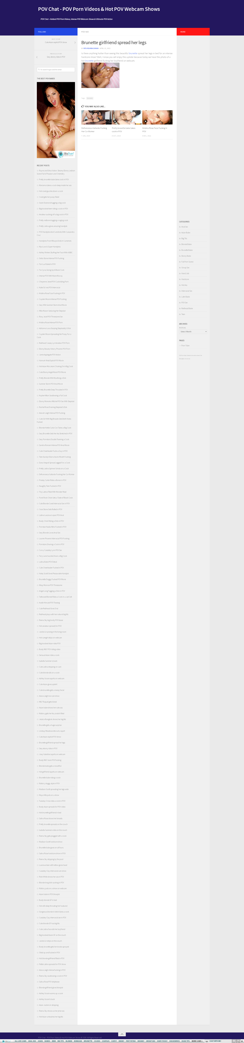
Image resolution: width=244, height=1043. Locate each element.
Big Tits (184, 238)
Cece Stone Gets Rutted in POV (50, 509)
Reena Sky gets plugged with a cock (52, 836)
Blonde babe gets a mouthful (50, 766)
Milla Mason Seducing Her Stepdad (52, 311)
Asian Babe (185, 232)
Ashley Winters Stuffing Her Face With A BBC (56, 252)
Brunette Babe (187, 250)
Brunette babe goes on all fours (51, 847)
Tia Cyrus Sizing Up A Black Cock (51, 270)
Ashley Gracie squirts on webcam (51, 678)
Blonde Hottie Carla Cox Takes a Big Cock (55, 427)
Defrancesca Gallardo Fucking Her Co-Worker (56, 474)
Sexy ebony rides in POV (48, 748)
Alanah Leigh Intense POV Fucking (52, 413)
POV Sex (85, 31)
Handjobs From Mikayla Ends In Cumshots (55, 241)
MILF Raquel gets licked (48, 702)
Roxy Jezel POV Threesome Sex (51, 316)
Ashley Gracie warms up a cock (51, 993)
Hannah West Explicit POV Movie (51, 360)
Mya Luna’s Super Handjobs (49, 246)
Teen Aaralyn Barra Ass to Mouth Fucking (55, 457)
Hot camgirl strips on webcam (50, 637)
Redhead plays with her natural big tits (53, 614)
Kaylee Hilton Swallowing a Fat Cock (53, 395)
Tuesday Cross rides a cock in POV (52, 801)
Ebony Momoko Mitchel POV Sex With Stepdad (56, 401)
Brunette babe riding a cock (49, 777)
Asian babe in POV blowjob (49, 894)
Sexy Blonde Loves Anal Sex (49, 532)
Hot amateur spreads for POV (50, 626)
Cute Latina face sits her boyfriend (52, 929)
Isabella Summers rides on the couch (53, 830)
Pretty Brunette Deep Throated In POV (53, 389)
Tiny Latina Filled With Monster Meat (52, 492)
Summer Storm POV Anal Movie (51, 384)
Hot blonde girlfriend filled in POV (51, 958)
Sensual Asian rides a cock (49, 655)
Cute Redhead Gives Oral (48, 608)
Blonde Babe (186, 244)
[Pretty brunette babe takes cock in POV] (127, 117)
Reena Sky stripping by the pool (51, 859)
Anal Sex (184, 227)
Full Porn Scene (187, 262)
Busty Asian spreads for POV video (52, 807)
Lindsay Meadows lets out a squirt (52, 731)
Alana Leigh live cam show (49, 696)
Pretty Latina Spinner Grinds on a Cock (54, 468)
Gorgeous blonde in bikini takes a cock (54, 912)
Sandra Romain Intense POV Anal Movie (54, 445)
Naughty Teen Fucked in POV (50, 486)
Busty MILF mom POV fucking (50, 760)
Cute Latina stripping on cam (50, 667)
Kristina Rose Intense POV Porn (51, 322)
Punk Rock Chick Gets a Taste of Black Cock (56, 497)
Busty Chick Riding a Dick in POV (51, 521)
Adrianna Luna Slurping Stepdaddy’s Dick (55, 328)
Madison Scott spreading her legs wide (53, 789)
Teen (183, 314)
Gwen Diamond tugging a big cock (52, 203)
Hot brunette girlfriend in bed (50, 812)
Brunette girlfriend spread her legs (52, 742)
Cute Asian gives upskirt (48, 684)
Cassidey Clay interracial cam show (52, 871)
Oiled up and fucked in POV (49, 952)
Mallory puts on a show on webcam (53, 888)
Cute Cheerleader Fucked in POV (51, 567)
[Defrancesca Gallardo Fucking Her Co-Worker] (96, 117)
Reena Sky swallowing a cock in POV (53, 976)
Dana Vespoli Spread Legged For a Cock (54, 462)
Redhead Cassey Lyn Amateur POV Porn (54, 343)
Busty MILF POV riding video (49, 649)
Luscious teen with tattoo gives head (53, 865)
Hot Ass (184, 285)
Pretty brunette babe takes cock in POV (54, 179)
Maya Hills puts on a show (49, 795)
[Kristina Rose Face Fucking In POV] (157, 117)
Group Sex (185, 267)
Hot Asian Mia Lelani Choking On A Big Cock (56, 366)
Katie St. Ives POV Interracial (49, 287)
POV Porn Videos (183, 355)
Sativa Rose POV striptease (49, 981)
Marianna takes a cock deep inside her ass (55, 185)
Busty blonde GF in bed (48, 900)
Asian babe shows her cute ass (51, 707)
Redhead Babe (187, 308)
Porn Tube (185, 345)
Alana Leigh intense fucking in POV (52, 970)
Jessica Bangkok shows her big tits (52, 719)
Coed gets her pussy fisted (49, 197)
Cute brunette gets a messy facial (51, 690)
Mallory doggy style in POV (49, 783)
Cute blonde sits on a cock (49, 672)
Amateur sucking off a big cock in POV (53, 214)
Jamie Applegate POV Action (50, 354)
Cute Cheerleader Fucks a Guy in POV (53, 451)
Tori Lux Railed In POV (47, 264)
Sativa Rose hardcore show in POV (52, 853)
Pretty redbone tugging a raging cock (53, 220)
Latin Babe (185, 297)
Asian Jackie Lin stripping (48, 1005)
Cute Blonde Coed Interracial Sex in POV (54, 503)
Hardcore (185, 279)
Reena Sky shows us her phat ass (51, 1011)
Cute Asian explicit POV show (50, 737)
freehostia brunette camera (193, 355)
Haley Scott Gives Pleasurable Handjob (54, 573)
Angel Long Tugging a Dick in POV (52, 591)
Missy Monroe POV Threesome (50, 585)
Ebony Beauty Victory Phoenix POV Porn (54, 349)
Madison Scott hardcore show (50, 842)
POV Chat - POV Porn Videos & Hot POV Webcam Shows (99, 9)
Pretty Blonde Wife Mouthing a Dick (52, 378)
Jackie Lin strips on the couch (50, 941)
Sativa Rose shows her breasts (50, 818)
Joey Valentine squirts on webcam (52, 754)
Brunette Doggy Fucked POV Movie (52, 579)
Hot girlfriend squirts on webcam (51, 772)
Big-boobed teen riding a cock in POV (53, 208)
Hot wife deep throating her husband (53, 906)
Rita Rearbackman (91, 48)
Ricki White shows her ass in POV (51, 877)
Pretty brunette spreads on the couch (53, 824)
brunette (133, 53)
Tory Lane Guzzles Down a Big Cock (53, 556)
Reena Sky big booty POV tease (51, 620)
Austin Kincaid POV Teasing (49, 602)
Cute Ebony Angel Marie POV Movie (52, 372)
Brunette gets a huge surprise (50, 725)
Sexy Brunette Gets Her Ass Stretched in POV (55, 433)
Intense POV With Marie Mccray (51, 276)
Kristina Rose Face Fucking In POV (52, 293)
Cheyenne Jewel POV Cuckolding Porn (54, 281)
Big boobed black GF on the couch (52, 935)
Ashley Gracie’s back (47, 999)
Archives (182, 327)
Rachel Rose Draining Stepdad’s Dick (53, 407)
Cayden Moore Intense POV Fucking (52, 299)
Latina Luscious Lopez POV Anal (51, 515)
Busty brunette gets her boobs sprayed (54, 947)
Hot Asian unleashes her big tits (51, 1016)
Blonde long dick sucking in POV (51, 882)
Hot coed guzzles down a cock (51, 191)
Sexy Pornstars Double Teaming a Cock (54, 439)
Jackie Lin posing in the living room (52, 632)
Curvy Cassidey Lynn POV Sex (50, 550)
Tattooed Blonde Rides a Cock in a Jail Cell (55, 597)
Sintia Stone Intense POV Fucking (51, 258)
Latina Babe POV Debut (48, 562)
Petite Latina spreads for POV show (52, 964)
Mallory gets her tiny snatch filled (51, 713)
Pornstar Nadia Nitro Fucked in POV (52, 527)
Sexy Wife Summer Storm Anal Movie (53, 305)
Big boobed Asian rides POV (49, 643)
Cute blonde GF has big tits (49, 923)
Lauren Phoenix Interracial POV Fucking (54, 538)
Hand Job (185, 273)
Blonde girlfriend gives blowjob (51, 987)
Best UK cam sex (186, 358)
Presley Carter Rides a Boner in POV (52, 480)
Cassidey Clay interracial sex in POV (52, 917)
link (241, 1003)
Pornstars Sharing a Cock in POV (51, 544)
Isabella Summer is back (48, 661)
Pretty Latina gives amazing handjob (53, 226)
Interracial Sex (186, 291)
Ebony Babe (186, 256)
